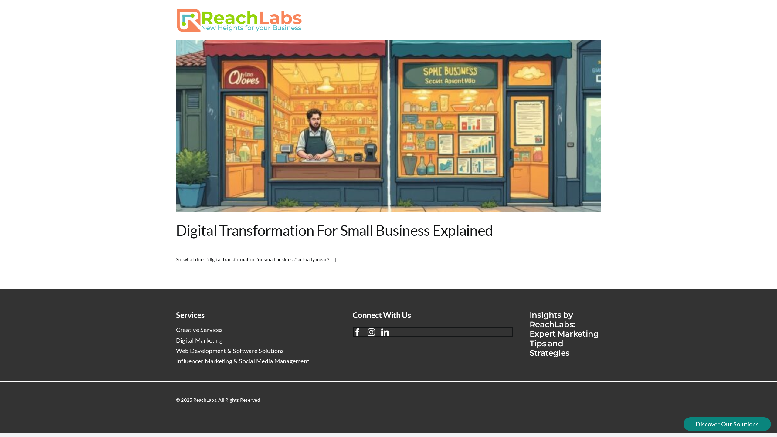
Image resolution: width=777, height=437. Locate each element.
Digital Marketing (199, 340)
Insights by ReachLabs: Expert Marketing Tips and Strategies (564, 334)
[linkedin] (385, 332)
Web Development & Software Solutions (230, 350)
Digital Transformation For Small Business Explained (334, 230)
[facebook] (357, 332)
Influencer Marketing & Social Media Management (242, 360)
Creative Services (199, 329)
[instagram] (371, 332)
